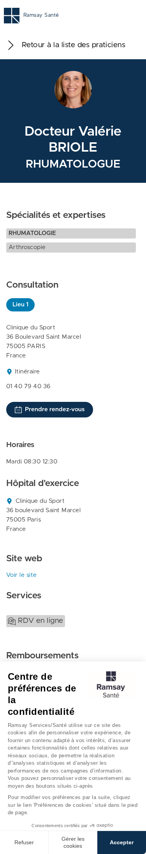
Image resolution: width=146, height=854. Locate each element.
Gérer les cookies (73, 842)
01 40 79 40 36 (28, 386)
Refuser (24, 842)
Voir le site (21, 575)
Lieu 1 (20, 305)
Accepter (122, 842)
